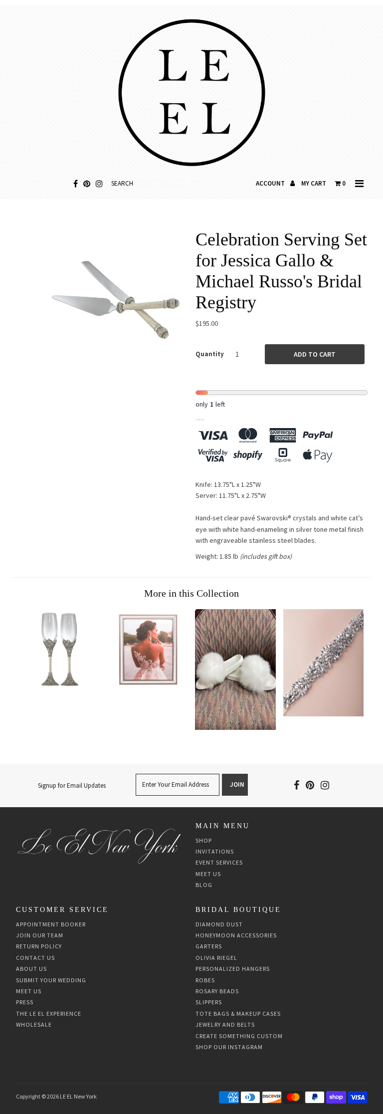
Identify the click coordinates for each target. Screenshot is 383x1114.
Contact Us (35, 957)
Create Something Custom (239, 1036)
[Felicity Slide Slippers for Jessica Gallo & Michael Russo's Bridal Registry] (235, 727)
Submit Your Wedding (51, 980)
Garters (208, 946)
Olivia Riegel (216, 957)
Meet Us (208, 874)
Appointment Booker (51, 924)
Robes (205, 980)
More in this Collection (191, 593)
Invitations (214, 851)
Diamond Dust (219, 924)
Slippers (208, 1002)
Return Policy (39, 946)
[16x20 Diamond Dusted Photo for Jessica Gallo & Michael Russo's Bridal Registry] (147, 686)
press (24, 1002)
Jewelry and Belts (225, 1024)
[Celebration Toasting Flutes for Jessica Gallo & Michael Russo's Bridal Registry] (59, 686)
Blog (203, 885)
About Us (31, 968)
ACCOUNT (271, 183)
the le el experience (48, 1013)
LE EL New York (78, 1096)
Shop (203, 840)
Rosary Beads (217, 991)
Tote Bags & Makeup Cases (238, 1013)
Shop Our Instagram (229, 1047)
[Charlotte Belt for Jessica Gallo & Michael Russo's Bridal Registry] (323, 713)
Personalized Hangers (232, 968)
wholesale (34, 1024)
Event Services (219, 862)
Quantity (209, 354)
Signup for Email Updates (72, 785)
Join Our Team (39, 935)
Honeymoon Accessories (236, 935)
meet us (28, 991)
